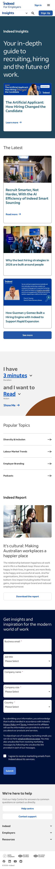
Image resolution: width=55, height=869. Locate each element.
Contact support (28, 816)
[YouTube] (15, 861)
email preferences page (29, 738)
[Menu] (48, 5)
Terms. (23, 724)
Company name (13, 671)
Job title (9, 656)
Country (9, 702)
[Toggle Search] (33, 13)
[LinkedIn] (9, 861)
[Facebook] (4, 861)
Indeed (6, 826)
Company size (12, 687)
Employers (8, 832)
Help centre (27, 808)
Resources (8, 839)
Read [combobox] (9, 393)
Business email (12, 641)
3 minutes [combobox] (15, 375)
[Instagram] (21, 861)
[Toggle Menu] (28, 13)
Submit (10, 770)
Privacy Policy (9, 724)
